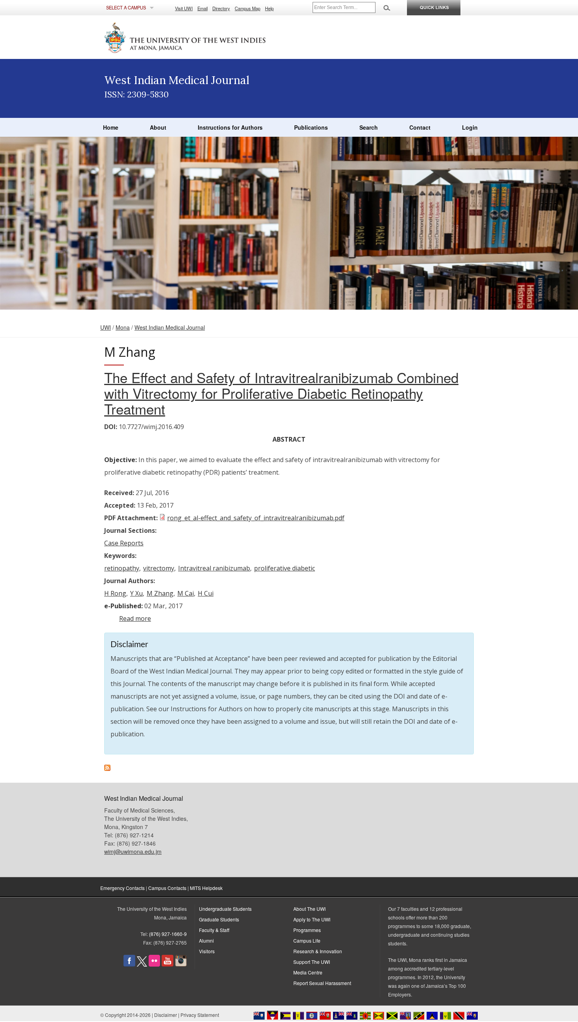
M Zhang (160, 593)
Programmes (307, 930)
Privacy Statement (199, 1014)
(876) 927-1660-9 (168, 933)
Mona (123, 327)
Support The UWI (311, 961)
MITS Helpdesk (206, 887)
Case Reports (124, 543)
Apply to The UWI (311, 919)
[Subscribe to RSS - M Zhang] (107, 768)
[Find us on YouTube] (167, 964)
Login (470, 127)
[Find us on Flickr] (154, 964)
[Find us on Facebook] (129, 964)
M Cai (185, 593)
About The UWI (309, 908)
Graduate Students (219, 919)
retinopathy (121, 568)
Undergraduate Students (225, 908)
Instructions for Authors (230, 127)
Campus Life (306, 940)
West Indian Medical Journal (169, 327)
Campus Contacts (167, 887)
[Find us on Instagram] (181, 964)
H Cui (206, 593)
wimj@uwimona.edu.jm (133, 851)
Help (269, 8)
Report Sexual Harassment (322, 983)
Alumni (206, 940)
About (158, 127)
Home (110, 127)
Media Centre (307, 972)
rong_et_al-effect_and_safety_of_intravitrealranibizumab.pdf (255, 518)
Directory (221, 8)
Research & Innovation (317, 951)
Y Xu (136, 593)
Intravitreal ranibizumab (214, 568)
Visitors (207, 951)
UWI (105, 327)
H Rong (115, 593)
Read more (135, 618)
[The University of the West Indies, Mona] (206, 37)
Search (368, 127)
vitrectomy (158, 568)
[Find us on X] (142, 964)
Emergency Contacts (122, 887)
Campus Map (247, 8)
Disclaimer (165, 1014)
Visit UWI (184, 8)
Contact (420, 127)
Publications (311, 127)
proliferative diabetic (284, 568)
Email (202, 8)
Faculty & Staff (214, 930)
